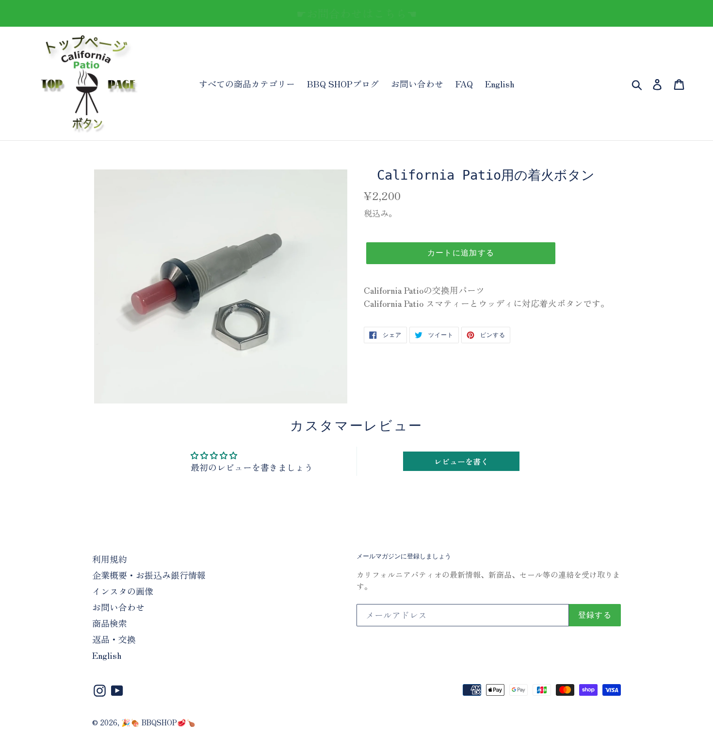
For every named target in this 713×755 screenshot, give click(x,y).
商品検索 (109, 623)
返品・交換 (114, 639)
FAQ (464, 83)
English (499, 83)
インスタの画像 (122, 591)
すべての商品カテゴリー (247, 83)
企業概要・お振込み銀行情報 (149, 575)
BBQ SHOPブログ (343, 83)
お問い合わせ (417, 83)
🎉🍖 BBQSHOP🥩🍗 (158, 722)
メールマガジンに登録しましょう (403, 556)
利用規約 (109, 559)
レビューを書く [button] (461, 461)
